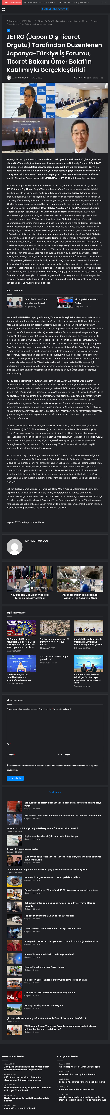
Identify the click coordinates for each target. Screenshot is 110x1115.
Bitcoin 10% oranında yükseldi (22, 849)
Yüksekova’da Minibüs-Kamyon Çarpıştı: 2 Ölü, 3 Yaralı (52, 928)
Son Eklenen (55, 792)
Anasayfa (12, 21)
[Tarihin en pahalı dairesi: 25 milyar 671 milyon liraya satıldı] (55, 628)
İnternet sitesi (63, 755)
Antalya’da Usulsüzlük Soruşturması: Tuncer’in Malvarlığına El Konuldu (61, 941)
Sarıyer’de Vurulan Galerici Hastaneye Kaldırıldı (49, 954)
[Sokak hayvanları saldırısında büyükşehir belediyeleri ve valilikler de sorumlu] (14, 907)
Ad (9, 744)
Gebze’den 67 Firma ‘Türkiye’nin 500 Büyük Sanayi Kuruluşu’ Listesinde (61, 890)
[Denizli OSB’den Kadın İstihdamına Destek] (14, 302)
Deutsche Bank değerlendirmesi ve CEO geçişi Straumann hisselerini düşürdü (47, 869)
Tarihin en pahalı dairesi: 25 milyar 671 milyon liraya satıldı (54, 642)
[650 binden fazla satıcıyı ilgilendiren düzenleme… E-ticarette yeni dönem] (14, 819)
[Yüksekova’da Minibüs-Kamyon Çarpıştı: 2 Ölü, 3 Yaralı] (14, 932)
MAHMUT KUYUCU (20, 78)
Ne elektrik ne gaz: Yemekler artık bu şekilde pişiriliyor (52, 877)
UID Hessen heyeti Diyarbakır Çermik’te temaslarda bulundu (55, 979)
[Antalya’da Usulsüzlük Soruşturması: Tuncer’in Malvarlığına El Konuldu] (14, 945)
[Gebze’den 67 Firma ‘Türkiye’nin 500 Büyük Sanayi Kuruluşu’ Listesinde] (14, 894)
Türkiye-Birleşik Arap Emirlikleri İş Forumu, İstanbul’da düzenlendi (19, 677)
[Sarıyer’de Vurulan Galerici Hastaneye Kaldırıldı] (14, 958)
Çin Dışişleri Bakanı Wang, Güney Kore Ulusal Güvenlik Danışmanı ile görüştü (46, 1018)
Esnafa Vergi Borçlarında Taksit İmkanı (44, 967)
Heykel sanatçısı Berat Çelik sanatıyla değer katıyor (51, 836)
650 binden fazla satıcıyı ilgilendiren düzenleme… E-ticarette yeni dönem (62, 815)
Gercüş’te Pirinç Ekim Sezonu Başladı (43, 1005)
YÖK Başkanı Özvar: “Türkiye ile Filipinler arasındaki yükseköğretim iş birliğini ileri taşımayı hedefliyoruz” (60, 1028)
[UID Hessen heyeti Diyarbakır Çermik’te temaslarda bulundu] (14, 983)
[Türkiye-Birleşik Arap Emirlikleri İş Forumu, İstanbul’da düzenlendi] (21, 663)
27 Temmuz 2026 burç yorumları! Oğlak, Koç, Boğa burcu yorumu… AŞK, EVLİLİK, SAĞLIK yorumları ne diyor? (21, 643)
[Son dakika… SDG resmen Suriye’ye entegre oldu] (14, 996)
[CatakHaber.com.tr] (55, 9)
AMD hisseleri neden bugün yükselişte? (54, 658)
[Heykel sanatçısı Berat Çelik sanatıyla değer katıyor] (14, 840)
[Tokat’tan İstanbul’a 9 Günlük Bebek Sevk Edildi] (14, 919)
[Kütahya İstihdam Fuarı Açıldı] (65, 302)
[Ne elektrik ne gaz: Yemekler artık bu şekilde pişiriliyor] (14, 881)
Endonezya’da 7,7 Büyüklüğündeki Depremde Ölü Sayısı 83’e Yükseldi (54, 2)
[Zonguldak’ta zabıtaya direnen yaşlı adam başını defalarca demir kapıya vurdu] (14, 806)
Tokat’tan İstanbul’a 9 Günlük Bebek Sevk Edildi (49, 915)
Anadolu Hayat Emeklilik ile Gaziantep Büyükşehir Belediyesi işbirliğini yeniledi (88, 642)
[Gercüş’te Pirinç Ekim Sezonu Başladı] (14, 1009)
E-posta (11, 755)
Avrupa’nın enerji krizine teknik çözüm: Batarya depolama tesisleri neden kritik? (87, 678)
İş (19, 21)
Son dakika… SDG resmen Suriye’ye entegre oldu (49, 992)
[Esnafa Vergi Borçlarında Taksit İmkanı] (14, 971)
